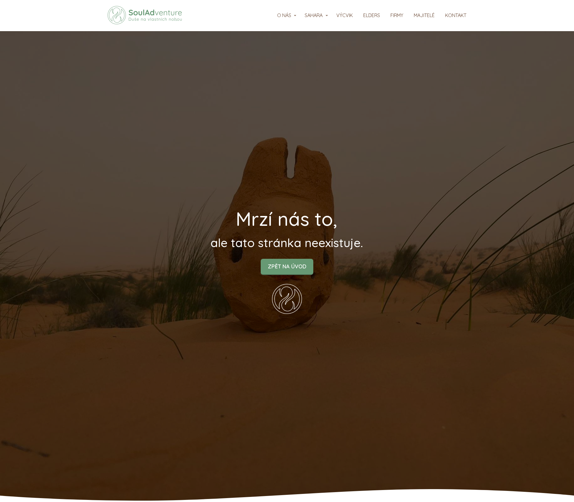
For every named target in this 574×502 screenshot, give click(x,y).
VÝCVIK (344, 15)
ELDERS (371, 15)
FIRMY (396, 15)
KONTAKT (455, 15)
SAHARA (314, 15)
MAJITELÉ (424, 15)
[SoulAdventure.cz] (145, 15)
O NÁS (284, 15)
